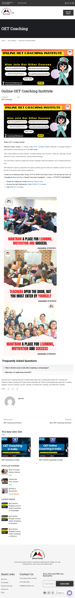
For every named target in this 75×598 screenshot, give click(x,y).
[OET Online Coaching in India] (53, 447)
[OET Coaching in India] (16, 447)
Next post (68, 419)
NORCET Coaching (16, 187)
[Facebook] (8, 388)
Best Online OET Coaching (38, 380)
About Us (4, 579)
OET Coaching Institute (13, 423)
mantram (21, 398)
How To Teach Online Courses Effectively (14, 472)
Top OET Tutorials (25, 385)
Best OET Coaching (11, 380)
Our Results (4, 582)
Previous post (8, 419)
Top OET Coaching (13, 385)
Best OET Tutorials (24, 380)
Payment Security (6, 586)
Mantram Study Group (35, 181)
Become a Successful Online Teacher (15, 491)
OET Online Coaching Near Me (47, 382)
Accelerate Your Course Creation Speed (14, 481)
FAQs (2, 592)
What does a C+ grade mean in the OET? (18, 372)
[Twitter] (12, 388)
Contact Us (4, 589)
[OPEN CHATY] (69, 593)
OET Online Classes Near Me (28, 382)
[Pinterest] (17, 388)
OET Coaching (12, 40)
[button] (37, 368)
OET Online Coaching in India (51, 460)
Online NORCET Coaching (37, 184)
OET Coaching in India (10, 460)
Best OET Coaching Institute (60, 423)
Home (3, 40)
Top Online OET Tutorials (57, 385)
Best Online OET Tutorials (56, 380)
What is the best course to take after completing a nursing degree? (27, 368)
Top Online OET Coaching (40, 385)
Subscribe (64, 584)
